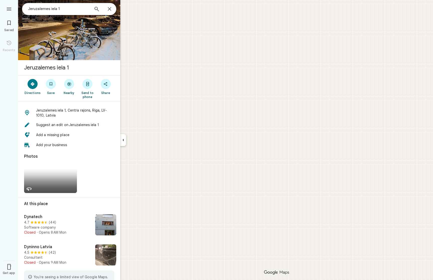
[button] (69, 113)
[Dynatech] (69, 225)
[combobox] (59, 9)
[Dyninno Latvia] (69, 255)
